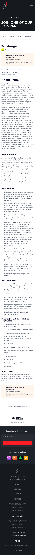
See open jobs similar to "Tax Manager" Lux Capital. (19, 63)
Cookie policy (21, 422)
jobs (4, 36)
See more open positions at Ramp (17, 406)
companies (11, 36)
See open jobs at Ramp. (13, 59)
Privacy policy (13, 422)
